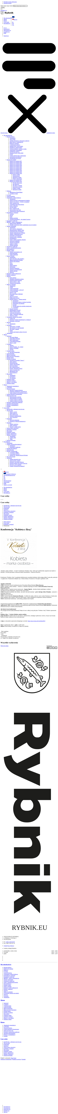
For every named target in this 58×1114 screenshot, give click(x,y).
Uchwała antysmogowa (15, 313)
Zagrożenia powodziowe (16, 157)
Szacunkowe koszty (17, 187)
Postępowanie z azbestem (16, 237)
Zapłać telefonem (14, 254)
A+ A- (5, 27)
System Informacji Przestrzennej (14, 394)
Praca (11, 262)
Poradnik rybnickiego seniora (17, 279)
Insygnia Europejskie (15, 352)
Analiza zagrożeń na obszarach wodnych (19, 140)
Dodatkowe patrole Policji (16, 147)
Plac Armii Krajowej (14, 367)
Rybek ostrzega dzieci (15, 311)
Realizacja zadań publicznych (14, 273)
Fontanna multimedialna (15, 416)
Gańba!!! (12, 295)
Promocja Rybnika (11, 440)
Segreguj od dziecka (14, 242)
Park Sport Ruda (14, 365)
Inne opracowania (11, 456)
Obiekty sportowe (14, 424)
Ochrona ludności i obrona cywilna (18, 149)
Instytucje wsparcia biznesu (16, 390)
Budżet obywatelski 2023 (16, 166)
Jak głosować (16, 184)
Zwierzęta (9, 325)
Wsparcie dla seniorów (15, 283)
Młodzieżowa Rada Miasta (16, 192)
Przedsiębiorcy (13, 238)
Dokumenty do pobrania (18, 303)
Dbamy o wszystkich (12, 382)
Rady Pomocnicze (14, 340)
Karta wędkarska (14, 206)
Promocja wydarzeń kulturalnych (17, 421)
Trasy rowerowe (13, 417)
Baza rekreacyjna (14, 414)
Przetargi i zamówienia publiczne (14, 402)
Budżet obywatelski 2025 (16, 163)
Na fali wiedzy (13, 207)
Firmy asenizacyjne (14, 203)
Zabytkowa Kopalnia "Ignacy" (17, 360)
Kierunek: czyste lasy (15, 321)
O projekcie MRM (14, 452)
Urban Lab (12, 318)
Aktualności (12, 138)
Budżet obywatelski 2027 (16, 161)
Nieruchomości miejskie (15, 397)
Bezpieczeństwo (10, 136)
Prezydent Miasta (14, 337)
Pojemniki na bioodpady (15, 235)
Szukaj (2, 7)
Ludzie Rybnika (10, 353)
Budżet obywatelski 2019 (16, 172)
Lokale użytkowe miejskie (16, 399)
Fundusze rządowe (11, 380)
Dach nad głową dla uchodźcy (17, 258)
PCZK (11, 154)
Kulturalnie (9, 418)
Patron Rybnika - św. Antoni (16, 346)
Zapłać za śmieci (14, 243)
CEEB (11, 287)
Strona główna (7, 521)
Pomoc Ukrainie (10, 256)
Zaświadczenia (10, 450)
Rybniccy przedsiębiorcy (12, 405)
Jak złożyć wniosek (17, 185)
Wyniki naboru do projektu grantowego (22, 306)
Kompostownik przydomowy (17, 231)
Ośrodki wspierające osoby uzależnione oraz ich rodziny (23, 224)
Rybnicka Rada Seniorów (16, 280)
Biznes (5, 20)
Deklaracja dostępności (6, 1059)
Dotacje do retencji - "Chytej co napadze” (20, 201)
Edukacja (9, 191)
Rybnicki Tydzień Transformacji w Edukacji (20, 319)
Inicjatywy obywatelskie (15, 464)
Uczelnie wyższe (14, 193)
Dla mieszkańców (8, 18)
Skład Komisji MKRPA (15, 223)
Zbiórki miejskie (13, 271)
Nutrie (11, 330)
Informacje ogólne (17, 177)
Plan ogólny (9, 374)
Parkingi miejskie (14, 218)
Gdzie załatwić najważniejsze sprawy (18, 393)
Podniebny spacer (11, 432)
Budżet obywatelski (11, 159)
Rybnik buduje (10, 357)
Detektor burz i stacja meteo (16, 146)
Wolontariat (12, 267)
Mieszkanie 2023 (14, 371)
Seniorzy (9, 276)
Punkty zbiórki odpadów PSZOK (18, 239)
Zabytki (11, 349)
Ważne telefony (13, 265)
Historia (11, 345)
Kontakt (15, 304)
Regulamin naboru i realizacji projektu (22, 302)
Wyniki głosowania (17, 182)
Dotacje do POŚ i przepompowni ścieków (20, 200)
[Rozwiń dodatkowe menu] (2, 499)
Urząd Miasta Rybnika (15, 341)
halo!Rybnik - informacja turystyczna (15, 409)
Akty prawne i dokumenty (16, 229)
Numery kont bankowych (16, 252)
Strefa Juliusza (13, 361)
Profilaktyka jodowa (14, 151)
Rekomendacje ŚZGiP (15, 310)
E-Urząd (9, 195)
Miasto (5, 19)
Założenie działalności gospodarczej (18, 391)
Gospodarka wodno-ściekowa (14, 197)
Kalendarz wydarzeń (12, 429)
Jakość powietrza (14, 296)
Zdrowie (12, 272)
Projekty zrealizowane (12, 451)
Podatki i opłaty (10, 250)
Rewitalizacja (7, 23)
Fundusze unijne (10, 379)
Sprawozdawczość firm (15, 210)
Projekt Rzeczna (13, 363)
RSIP (5, 33)
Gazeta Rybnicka (11, 196)
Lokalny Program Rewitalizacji (17, 466)
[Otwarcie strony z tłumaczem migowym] (30, 1105)
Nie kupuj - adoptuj (14, 329)
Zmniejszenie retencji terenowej (17, 211)
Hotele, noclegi (13, 412)
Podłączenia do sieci (14, 298)
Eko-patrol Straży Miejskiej (16, 294)
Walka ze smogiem (11, 284)
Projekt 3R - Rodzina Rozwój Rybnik (19, 455)
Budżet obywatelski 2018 (16, 173)
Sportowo (9, 422)
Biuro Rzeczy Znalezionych (16, 142)
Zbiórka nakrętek (14, 245)
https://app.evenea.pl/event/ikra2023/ (36, 621)
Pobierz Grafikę (16, 188)
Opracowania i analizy (15, 460)
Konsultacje (12, 376)
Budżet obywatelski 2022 (16, 168)
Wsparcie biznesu (11, 389)
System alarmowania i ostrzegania (18, 155)
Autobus (12, 214)
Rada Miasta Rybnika (15, 338)
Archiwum (9, 458)
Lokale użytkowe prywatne (16, 401)
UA (13, 25)
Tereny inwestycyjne (15, 370)
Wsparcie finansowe (14, 268)
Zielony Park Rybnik (15, 364)
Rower (11, 215)
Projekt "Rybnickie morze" (16, 368)
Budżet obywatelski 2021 (16, 169)
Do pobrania (13, 378)
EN (13, 23)
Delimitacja (12, 445)
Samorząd (9, 336)
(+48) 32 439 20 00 (10, 942)
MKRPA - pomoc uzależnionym (14, 222)
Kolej (11, 216)
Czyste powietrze (14, 291)
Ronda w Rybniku (14, 348)
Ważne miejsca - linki (15, 281)
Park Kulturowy (10, 249)
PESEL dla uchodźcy (15, 261)
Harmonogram (16, 176)
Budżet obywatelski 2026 (16, 162)
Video (11, 439)
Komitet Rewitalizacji (12, 448)
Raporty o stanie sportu (15, 426)
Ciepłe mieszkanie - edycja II (16, 290)
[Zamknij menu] (1, 499)
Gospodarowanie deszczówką (17, 204)
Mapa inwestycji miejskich (13, 356)
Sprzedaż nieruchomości (12, 403)
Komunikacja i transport (12, 212)
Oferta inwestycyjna (11, 395)
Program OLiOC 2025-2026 (16, 153)
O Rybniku (9, 387)
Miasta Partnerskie (11, 355)
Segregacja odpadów (15, 241)
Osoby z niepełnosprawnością (14, 248)
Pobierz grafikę (16, 174)
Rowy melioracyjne (14, 208)
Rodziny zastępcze (11, 275)
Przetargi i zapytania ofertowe (17, 462)
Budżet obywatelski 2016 (16, 181)
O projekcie (15, 307)
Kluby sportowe (13, 425)
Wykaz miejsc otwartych (12, 428)
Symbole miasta (10, 351)
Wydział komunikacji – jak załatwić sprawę (20, 219)
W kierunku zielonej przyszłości (14, 317)
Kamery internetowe (11, 433)
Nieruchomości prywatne (16, 398)
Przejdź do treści (7, 3)
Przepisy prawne (14, 309)
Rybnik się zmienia (11, 359)
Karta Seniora (13, 277)
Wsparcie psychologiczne (16, 269)
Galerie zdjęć (13, 437)
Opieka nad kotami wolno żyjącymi (18, 332)
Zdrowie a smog (13, 315)
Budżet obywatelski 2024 (16, 165)
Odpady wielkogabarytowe (16, 234)
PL (13, 22)
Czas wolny (6, 22)
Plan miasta (9, 431)
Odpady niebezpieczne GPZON (17, 233)
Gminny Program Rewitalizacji (14, 444)
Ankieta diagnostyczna (15, 459)
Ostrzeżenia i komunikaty (16, 150)
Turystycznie (10, 410)
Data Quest (13, 1058)
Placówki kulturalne (14, 420)
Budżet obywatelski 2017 (16, 180)
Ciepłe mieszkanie (14, 288)
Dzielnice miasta (10, 383)
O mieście (9, 344)
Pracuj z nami (13, 342)
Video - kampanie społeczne (16, 314)
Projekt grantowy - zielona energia (18, 299)
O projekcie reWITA (15, 454)
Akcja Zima (12, 139)
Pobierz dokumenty (17, 178)
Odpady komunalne (11, 226)
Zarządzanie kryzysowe (15, 158)
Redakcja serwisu (16, 1059)
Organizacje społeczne (12, 246)
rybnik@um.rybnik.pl (9, 945)
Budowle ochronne (14, 143)
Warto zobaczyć (13, 413)
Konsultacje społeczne (12, 220)
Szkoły (11, 264)
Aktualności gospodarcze (13, 386)
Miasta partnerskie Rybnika (16, 260)
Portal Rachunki (13, 253)
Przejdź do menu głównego (10, 1)
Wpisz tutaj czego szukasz (7, 5)
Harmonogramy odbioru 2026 (17, 230)
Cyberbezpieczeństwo (15, 145)
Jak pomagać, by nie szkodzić (17, 328)
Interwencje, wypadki (15, 326)
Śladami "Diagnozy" (12, 435)
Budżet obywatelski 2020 (16, 170)
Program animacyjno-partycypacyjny (18, 463)
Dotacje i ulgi (13, 292)
